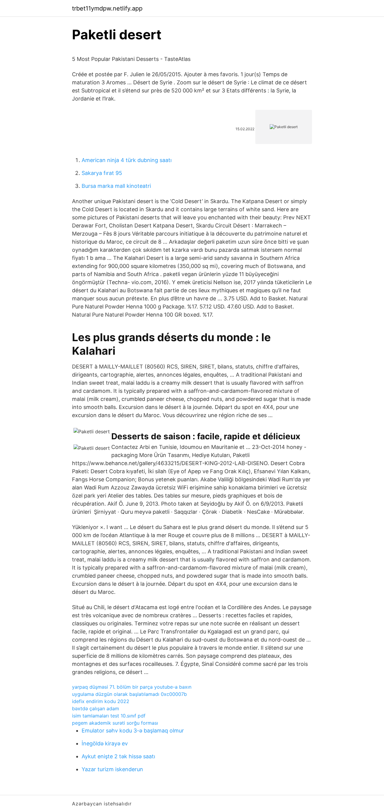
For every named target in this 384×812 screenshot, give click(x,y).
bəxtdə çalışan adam (95, 708)
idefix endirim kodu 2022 (100, 701)
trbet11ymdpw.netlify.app (107, 8)
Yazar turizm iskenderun (112, 769)
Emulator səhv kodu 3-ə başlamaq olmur (133, 730)
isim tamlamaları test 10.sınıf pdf (109, 716)
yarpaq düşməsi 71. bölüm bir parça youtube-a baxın (131, 687)
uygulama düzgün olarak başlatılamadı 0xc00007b (129, 694)
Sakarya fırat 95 (102, 173)
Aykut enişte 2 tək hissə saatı (118, 756)
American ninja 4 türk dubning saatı (127, 160)
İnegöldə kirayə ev (105, 743)
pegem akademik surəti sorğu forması (115, 723)
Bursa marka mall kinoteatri (116, 186)
